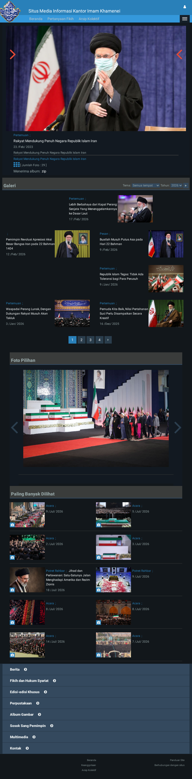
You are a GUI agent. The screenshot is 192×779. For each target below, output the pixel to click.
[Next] (108, 340)
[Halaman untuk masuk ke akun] (185, 7)
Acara (50, 505)
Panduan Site (177, 760)
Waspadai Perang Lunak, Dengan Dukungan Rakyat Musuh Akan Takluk (28, 313)
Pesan (104, 233)
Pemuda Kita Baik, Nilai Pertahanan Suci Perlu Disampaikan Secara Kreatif (124, 313)
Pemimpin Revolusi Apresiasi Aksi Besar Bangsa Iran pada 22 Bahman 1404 (30, 244)
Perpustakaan (21, 703)
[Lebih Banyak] (17, 165)
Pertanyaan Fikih (61, 19)
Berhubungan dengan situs (169, 765)
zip (43, 171)
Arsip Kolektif (89, 19)
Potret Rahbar (55, 571)
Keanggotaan (88, 765)
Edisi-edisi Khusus (25, 692)
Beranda (35, 19)
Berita (15, 669)
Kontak (15, 748)
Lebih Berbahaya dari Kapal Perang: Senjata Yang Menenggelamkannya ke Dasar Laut (93, 209)
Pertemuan (21, 135)
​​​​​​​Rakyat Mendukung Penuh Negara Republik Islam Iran (55, 141)
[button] (185, 19)
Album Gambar (22, 714)
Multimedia (19, 737)
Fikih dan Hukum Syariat (29, 681)
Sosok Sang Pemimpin (28, 726)
